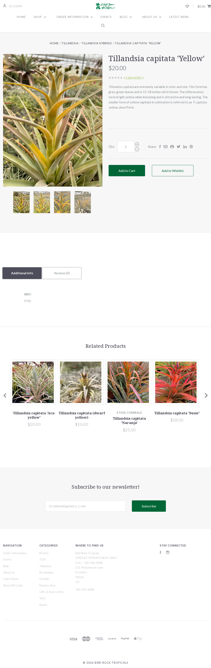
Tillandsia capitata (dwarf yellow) (82, 415)
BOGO (43, 553)
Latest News (179, 17)
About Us (150, 17)
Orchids (44, 578)
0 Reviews (134, 77)
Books (43, 604)
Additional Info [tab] (22, 273)
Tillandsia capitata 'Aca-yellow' (34, 415)
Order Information (72, 17)
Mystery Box (47, 585)
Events (106, 17)
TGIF (42, 559)
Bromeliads (46, 572)
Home (21, 17)
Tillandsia (45, 566)
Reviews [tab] (60, 273)
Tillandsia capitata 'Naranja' (129, 420)
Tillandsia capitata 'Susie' (177, 413)
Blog (124, 17)
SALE (42, 598)
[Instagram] (167, 553)
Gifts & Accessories (51, 591)
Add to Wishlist (173, 171)
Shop (38, 17)
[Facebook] (160, 553)
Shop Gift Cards (13, 585)
